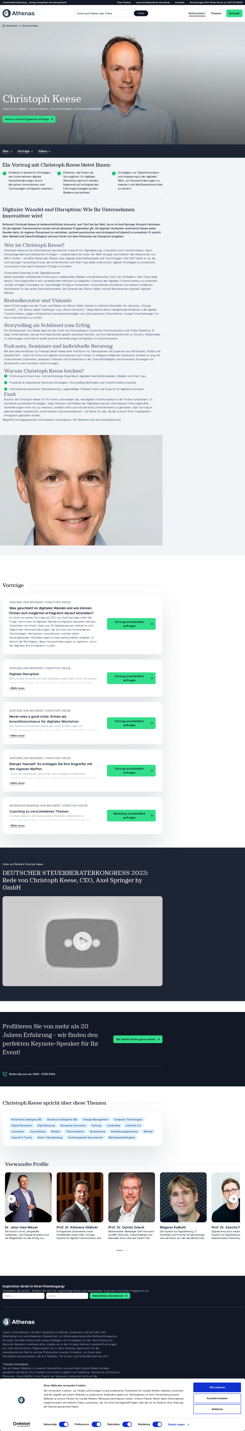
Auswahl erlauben (217, 1398)
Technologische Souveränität (85, 1137)
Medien (55, 1131)
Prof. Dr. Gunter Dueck (126, 1227)
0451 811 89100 (234, 2)
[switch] (96, 1424)
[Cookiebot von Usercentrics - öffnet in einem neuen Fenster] (21, 1424)
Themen (215, 13)
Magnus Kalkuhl (173, 1227)
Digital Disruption (22, 1125)
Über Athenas (124, 2)
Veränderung (97, 1131)
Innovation (18, 1131)
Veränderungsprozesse (124, 1131)
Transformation (75, 1131)
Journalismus (38, 1131)
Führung (96, 1125)
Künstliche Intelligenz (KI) (27, 1119)
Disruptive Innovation (73, 1125)
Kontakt (234, 13)
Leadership (113, 1125)
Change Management (95, 1119)
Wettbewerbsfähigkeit (121, 1137)
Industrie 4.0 (133, 1125)
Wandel (148, 1131)
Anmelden (180, 2)
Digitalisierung (46, 1125)
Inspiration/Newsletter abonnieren (153, 2)
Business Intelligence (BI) (62, 1119)
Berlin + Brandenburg (50, 1137)
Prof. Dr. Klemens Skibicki (77, 1227)
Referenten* (197, 13)
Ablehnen (217, 1409)
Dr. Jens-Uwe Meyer (21, 1227)
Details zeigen (176, 1424)
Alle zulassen (217, 1387)
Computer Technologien (128, 1119)
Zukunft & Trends (22, 1137)
